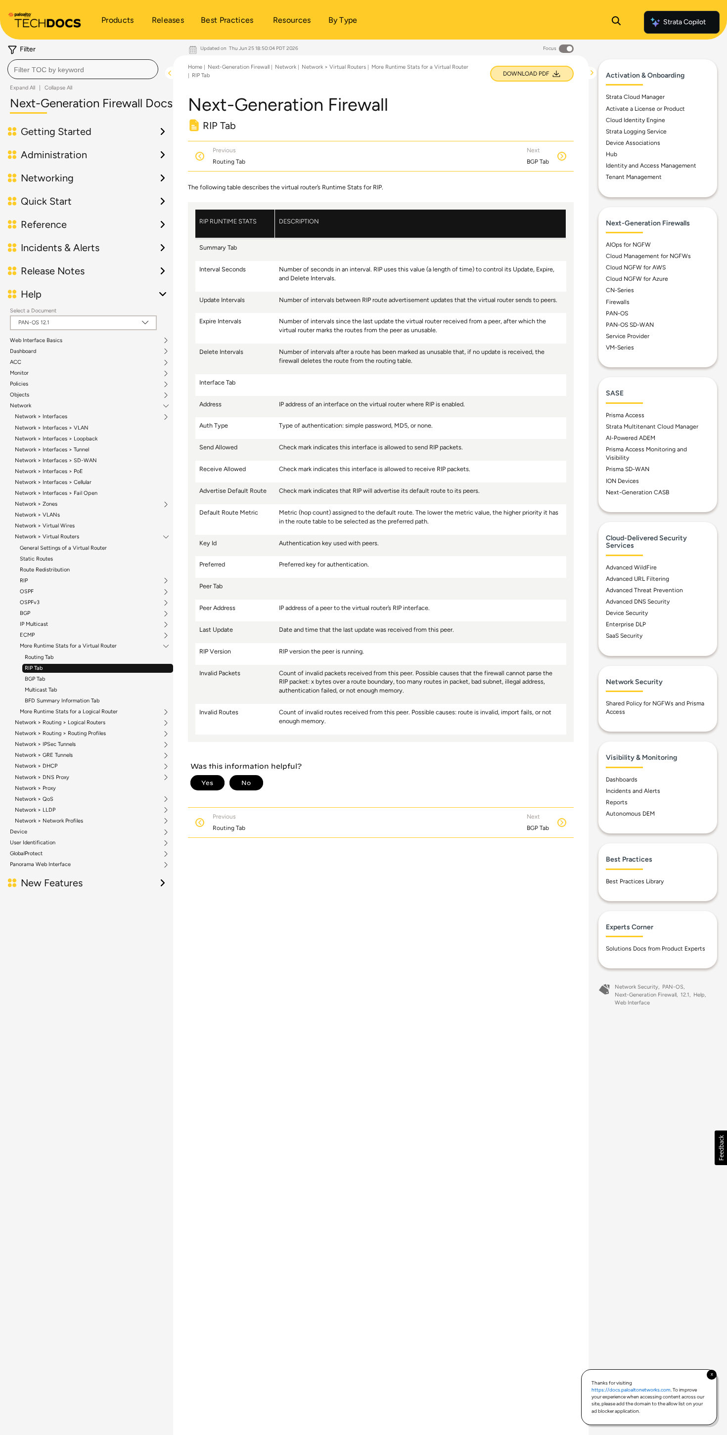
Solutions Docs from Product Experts (655, 948)
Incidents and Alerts (633, 790)
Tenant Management (634, 177)
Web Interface (632, 1003)
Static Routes (36, 559)
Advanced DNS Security (638, 601)
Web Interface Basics (36, 341)
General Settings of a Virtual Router (63, 548)
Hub (611, 154)
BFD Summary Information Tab (62, 700)
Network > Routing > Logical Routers (60, 723)
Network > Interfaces (41, 417)
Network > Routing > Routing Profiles (60, 734)
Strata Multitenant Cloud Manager (652, 426)
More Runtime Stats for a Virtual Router (68, 646)
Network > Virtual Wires (45, 525)
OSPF (27, 592)
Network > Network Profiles (49, 821)
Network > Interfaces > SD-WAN (56, 460)
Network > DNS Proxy (42, 778)
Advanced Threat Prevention (644, 590)
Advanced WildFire (631, 567)
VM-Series (620, 347)
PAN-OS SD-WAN (630, 324)
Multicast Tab (41, 690)
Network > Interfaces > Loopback (56, 438)
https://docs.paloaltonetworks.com (631, 1390)
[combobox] (82, 69)
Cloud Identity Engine (635, 120)
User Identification (32, 843)
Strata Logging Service (636, 131)
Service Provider (627, 336)
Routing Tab (39, 657)
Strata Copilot (684, 22)
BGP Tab (35, 679)
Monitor (19, 373)
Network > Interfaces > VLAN (52, 428)
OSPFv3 (30, 603)
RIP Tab (34, 668)
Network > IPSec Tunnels (45, 744)
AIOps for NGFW (628, 244)
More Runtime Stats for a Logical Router (69, 712)
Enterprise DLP (626, 624)
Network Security (636, 987)
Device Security (627, 612)
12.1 (685, 995)
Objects (19, 395)
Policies (19, 384)
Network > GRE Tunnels (44, 755)
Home (195, 67)
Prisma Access (625, 415)
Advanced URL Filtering (637, 578)
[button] (721, 1148)
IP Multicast (34, 624)
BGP (25, 613)
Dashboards (621, 779)
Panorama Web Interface (40, 865)
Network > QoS (34, 799)
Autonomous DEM (630, 813)
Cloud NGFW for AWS (636, 267)
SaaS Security (624, 635)
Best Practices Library (635, 881)
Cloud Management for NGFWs (648, 256)
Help (699, 995)
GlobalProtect (26, 854)
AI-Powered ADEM (630, 438)
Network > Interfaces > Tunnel (52, 449)
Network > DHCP (36, 766)
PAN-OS (617, 313)
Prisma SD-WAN (627, 469)
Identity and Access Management (651, 165)
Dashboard (23, 351)
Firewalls (618, 302)
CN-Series (620, 290)
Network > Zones (36, 504)
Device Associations (633, 142)
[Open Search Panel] (616, 22)
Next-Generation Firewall (239, 67)
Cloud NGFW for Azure (637, 278)
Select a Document (33, 310)
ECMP (27, 635)
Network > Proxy (35, 788)
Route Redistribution (45, 569)
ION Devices (622, 481)
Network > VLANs (37, 515)
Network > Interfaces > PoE (49, 471)
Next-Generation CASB (637, 492)
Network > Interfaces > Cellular (53, 482)
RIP (24, 581)
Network (20, 406)
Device (18, 832)
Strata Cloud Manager (635, 96)
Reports (617, 802)
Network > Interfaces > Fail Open (56, 493)
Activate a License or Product (645, 108)
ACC (15, 362)
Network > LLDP (35, 810)
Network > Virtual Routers (47, 537)
